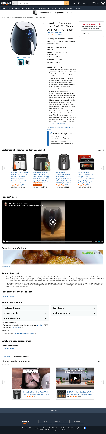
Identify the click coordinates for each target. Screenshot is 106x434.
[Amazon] (6, 3)
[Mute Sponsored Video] (47, 387)
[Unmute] (102, 241)
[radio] (20, 62)
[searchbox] (41, 3)
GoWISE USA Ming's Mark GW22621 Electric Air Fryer (26, 205)
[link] (19, 177)
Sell (48, 8)
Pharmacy (68, 8)
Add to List (85, 33)
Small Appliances (28, 17)
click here (40, 325)
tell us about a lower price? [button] (24, 333)
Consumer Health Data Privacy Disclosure (55, 428)
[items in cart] (103, 3)
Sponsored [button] (5, 364)
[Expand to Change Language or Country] (50, 422)
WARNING (7, 356)
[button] (3, 8)
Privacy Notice (38, 428)
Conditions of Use (27, 428)
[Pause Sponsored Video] (47, 383)
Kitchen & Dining (17, 17)
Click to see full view (23, 57)
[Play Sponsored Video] (75, 378)
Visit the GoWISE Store (55, 32)
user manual (16, 327)
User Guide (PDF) (8, 296)
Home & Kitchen (6, 17)
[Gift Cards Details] (45, 8)
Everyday (77, 8)
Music (61, 8)
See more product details (57, 124)
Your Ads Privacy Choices (75, 428)
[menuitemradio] (99, 241)
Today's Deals (19, 8)
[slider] (49, 241)
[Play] (3, 241)
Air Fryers (42, 17)
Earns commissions (22, 203)
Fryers (36, 17)
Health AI (10, 8)
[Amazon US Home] (25, 422)
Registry (54, 8)
